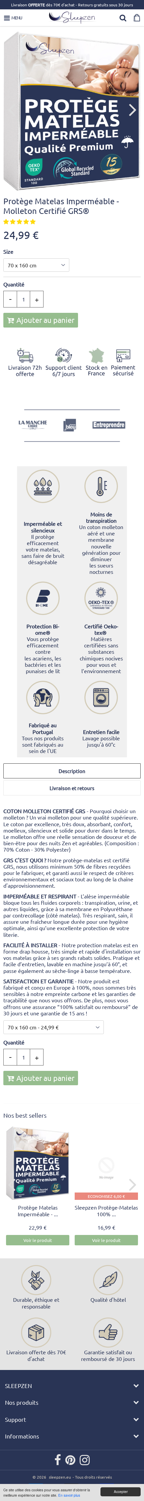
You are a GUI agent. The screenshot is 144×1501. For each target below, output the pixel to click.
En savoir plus (69, 1495)
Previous (11, 109)
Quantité (13, 284)
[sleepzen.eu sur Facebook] (58, 1462)
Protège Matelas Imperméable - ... (38, 1210)
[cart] (137, 18)
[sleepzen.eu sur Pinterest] (71, 1462)
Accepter (121, 1491)
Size (8, 251)
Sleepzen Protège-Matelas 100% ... (106, 1210)
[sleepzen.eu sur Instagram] (84, 1462)
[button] (20, 221)
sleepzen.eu (60, 1477)
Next (133, 109)
